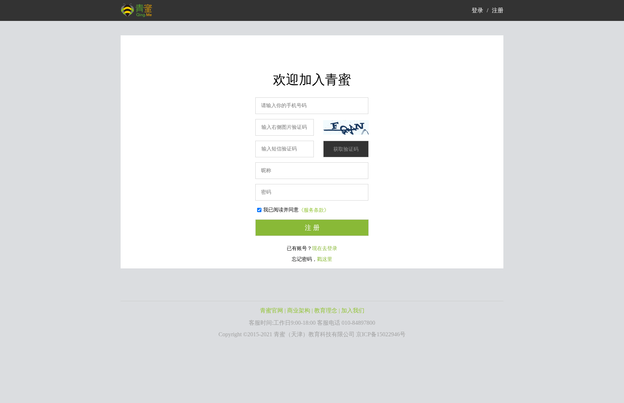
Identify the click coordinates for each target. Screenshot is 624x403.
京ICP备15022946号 (381, 334)
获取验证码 (346, 149)
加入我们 (352, 310)
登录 (477, 10)
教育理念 (325, 310)
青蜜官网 (271, 310)
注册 (497, 10)
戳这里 (324, 259)
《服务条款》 (314, 210)
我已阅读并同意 (281, 210)
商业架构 (298, 310)
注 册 (312, 227)
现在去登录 (324, 248)
